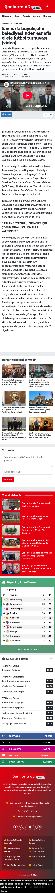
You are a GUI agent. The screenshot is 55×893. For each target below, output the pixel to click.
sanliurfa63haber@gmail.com (29, 817)
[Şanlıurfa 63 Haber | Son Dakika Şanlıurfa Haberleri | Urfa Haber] (22, 6)
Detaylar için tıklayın (28, 649)
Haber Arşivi (37, 865)
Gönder (8, 479)
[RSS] (39, 827)
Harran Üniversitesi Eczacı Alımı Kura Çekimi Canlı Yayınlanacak (40, 410)
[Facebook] (15, 827)
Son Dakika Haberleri (16, 865)
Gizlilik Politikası (38, 887)
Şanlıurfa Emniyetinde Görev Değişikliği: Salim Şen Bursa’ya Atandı (40, 435)
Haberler (6, 24)
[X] (20, 827)
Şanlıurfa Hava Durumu (37, 841)
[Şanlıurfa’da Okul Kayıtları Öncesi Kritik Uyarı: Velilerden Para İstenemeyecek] (41, 371)
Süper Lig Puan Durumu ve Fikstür (12, 858)
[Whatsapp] (35, 827)
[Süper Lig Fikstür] (51, 659)
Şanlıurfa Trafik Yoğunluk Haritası (37, 849)
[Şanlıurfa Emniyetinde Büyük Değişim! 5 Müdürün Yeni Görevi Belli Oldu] (14, 424)
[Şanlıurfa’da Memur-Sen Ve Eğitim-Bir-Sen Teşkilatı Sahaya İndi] (14, 398)
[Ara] (47, 6)
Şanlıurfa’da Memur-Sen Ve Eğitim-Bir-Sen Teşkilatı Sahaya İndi (13, 410)
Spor (17, 16)
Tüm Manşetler (38, 857)
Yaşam (36, 16)
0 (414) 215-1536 (29, 811)
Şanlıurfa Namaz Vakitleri (13, 849)
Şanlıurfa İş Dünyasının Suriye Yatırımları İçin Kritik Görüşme (13, 382)
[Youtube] (30, 827)
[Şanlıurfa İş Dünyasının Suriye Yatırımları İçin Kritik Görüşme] (14, 371)
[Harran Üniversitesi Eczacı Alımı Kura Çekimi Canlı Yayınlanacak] (41, 398)
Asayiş (26, 16)
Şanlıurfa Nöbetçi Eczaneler (13, 841)
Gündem (6, 16)
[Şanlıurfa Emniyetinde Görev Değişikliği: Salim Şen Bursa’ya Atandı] (41, 424)
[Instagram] (25, 827)
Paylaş (8, 114)
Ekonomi (47, 16)
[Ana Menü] (51, 6)
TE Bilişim (34, 875)
